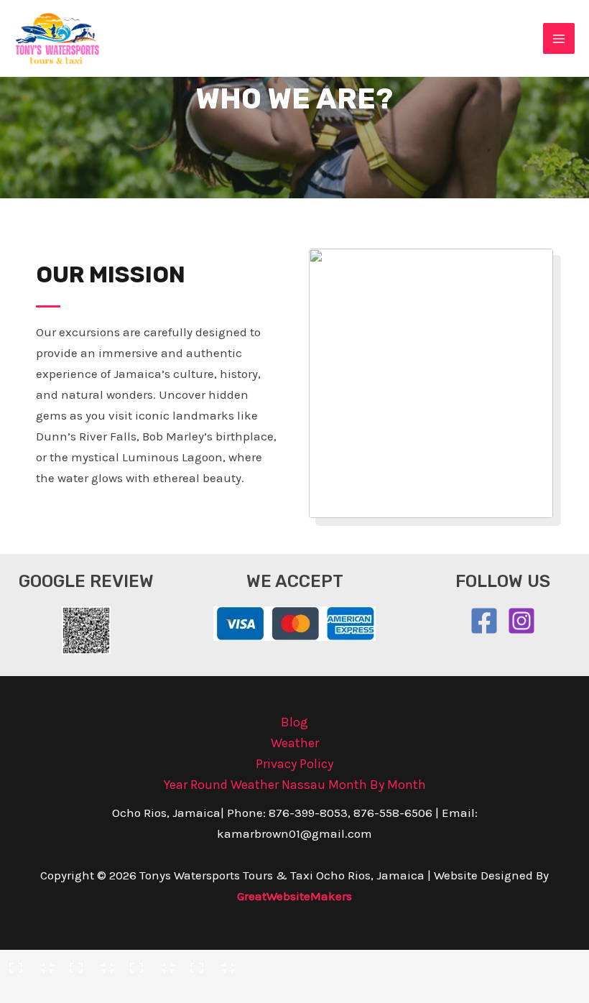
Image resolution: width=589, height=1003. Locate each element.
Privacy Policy (294, 764)
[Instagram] (521, 620)
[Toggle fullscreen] (89, 964)
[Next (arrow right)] (89, 991)
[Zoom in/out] (28, 964)
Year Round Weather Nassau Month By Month (295, 784)
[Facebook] (484, 620)
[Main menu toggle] (559, 39)
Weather (295, 743)
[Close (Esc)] (209, 964)
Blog (294, 722)
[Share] (149, 964)
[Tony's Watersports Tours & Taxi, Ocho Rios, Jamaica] (57, 38)
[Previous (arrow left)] (28, 991)
